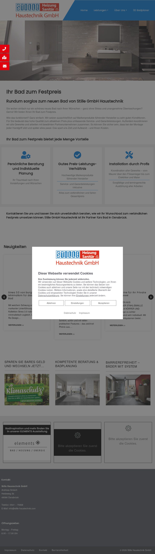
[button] (4, 49)
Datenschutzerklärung (48, 295)
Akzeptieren (103, 303)
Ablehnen (51, 303)
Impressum (84, 312)
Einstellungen (77, 303)
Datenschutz (70, 312)
